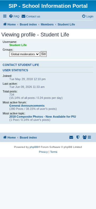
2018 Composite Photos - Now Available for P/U (42, 116)
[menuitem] (14, 16)
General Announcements (27, 105)
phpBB (34, 146)
